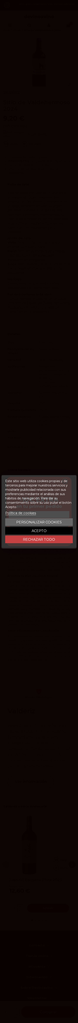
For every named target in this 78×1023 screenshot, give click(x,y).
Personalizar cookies (39, 522)
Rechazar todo (39, 539)
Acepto (39, 531)
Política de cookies (20, 513)
